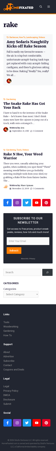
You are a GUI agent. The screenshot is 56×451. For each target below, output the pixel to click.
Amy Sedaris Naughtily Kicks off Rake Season (28, 44)
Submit (14, 250)
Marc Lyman (27, 185)
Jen (22, 128)
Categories (9, 288)
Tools (19, 150)
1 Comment (38, 131)
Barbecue (14, 37)
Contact (7, 365)
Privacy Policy (10, 390)
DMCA (6, 395)
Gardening (11, 99)
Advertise (8, 356)
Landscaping (32, 37)
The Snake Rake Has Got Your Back (24, 106)
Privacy (32, 259)
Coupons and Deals (13, 369)
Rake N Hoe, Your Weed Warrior (22, 156)
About (6, 352)
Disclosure (9, 399)
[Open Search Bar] (41, 7)
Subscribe (8, 360)
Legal (6, 386)
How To (22, 37)
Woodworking (10, 326)
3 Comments (38, 188)
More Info (24, 259)
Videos (42, 37)
